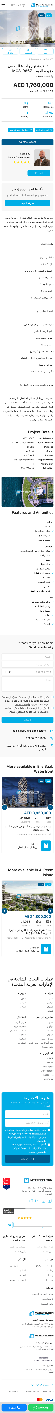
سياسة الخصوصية (38, 1134)
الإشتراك (25, 1159)
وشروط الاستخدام (23, 704)
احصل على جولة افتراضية (19, 130)
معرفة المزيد (27, 203)
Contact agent (27, 141)
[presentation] (3, 28)
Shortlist (5, 780)
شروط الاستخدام (15, 1391)
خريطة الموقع (48, 1391)
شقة (41, 15)
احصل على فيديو (42, 130)
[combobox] (6, 672)
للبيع (48, 15)
